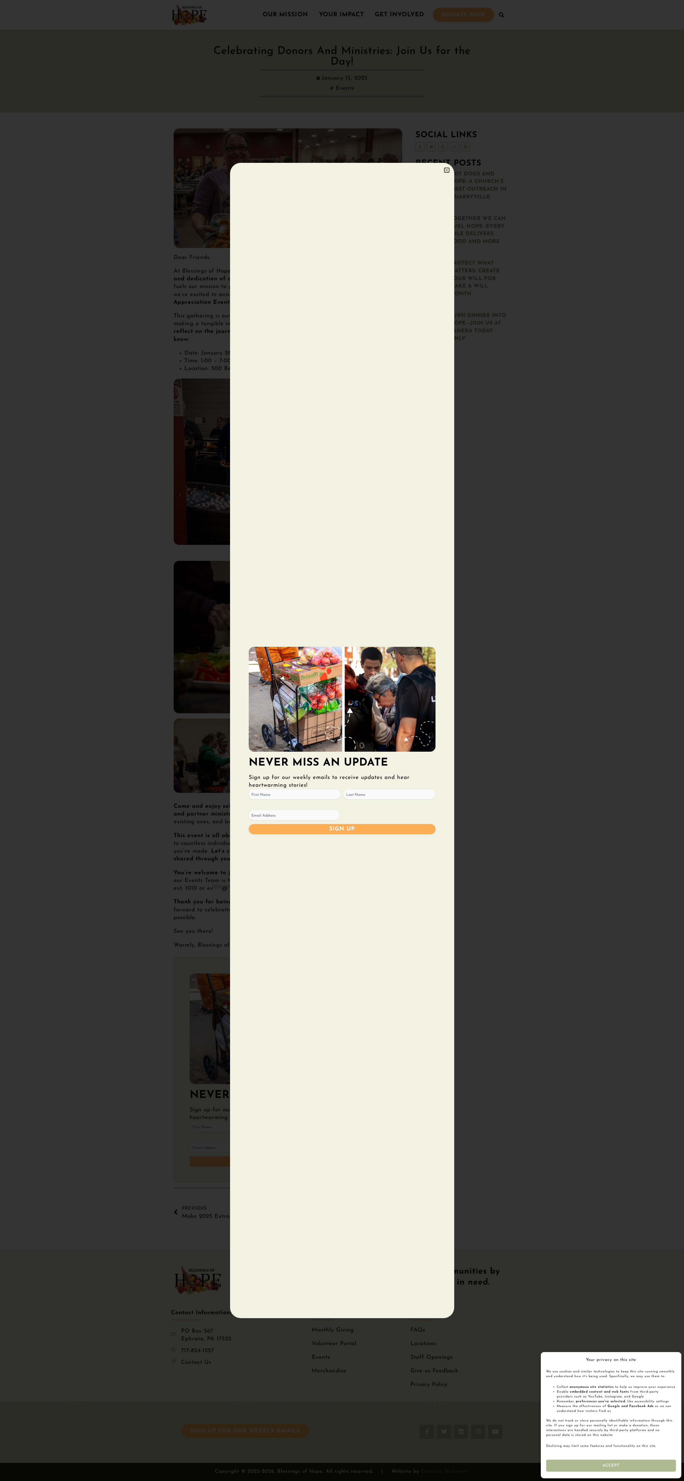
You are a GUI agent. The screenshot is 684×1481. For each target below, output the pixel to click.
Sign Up (342, 829)
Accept (611, 1466)
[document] (342, 740)
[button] (447, 170)
